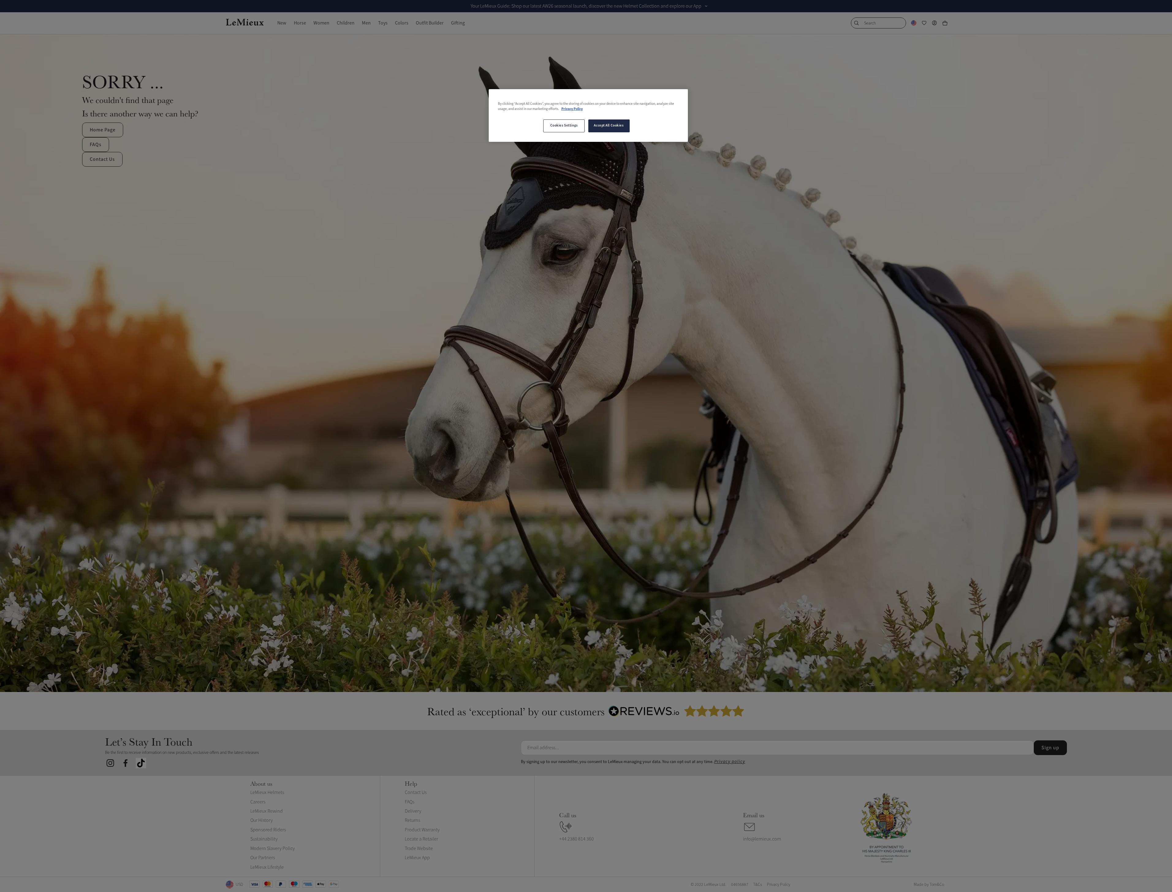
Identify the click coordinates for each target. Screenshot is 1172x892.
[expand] (706, 6)
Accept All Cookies (609, 125)
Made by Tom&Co (929, 884)
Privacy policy (729, 761)
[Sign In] (934, 23)
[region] (588, 115)
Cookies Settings (564, 125)
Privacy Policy (572, 109)
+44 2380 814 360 (576, 839)
